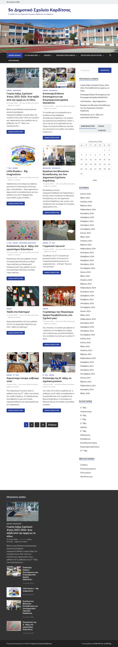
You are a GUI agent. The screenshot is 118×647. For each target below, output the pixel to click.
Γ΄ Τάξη (9, 168)
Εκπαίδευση (53, 90)
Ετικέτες (102, 130)
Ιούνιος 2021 (85, 378)
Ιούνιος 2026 (85, 194)
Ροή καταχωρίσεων (88, 469)
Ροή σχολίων (85, 472)
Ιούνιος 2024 (85, 272)
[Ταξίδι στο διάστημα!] (23, 296)
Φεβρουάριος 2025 (88, 248)
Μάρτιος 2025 (85, 245)
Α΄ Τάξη (83, 407)
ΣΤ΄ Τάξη (52, 243)
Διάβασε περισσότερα (15, 131)
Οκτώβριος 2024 (87, 264)
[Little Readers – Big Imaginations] (23, 155)
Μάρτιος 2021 (85, 381)
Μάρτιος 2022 (85, 354)
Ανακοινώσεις (86, 411)
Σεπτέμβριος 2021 (87, 374)
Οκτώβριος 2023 (87, 303)
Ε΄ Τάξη (83, 431)
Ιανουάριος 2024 (87, 291)
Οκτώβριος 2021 (87, 370)
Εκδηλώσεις (17, 90)
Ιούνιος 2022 (85, 342)
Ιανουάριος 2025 (87, 252)
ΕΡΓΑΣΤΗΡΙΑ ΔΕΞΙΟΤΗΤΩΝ (91, 55)
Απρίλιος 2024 (86, 280)
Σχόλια (101, 126)
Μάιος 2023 (85, 315)
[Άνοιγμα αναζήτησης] (110, 55)
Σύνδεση (83, 465)
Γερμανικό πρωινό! (54, 245)
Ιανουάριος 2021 (87, 389)
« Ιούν (94, 180)
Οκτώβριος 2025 (87, 225)
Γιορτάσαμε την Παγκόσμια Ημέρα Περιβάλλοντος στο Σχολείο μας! (58, 314)
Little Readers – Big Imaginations (93, 101)
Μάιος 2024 (85, 276)
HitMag (108, 643)
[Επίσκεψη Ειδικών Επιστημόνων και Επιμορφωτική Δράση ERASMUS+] (59, 78)
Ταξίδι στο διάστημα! (18, 311)
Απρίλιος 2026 (86, 201)
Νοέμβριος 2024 (87, 260)
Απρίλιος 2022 (86, 350)
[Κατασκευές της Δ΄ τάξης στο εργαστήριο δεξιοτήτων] (23, 230)
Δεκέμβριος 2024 (87, 256)
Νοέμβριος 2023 (87, 299)
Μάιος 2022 (85, 346)
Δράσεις (9, 90)
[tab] (87, 126)
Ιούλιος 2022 (85, 338)
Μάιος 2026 (85, 198)
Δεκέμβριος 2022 (87, 327)
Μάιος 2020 (85, 393)
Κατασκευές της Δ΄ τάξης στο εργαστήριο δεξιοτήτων (29, 625)
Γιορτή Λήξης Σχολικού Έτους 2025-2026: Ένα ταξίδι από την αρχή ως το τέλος (23, 96)
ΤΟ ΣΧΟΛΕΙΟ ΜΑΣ (31, 55)
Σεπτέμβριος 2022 (87, 335)
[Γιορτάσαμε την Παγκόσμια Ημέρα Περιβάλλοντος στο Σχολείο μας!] (59, 296)
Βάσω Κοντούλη (33, 103)
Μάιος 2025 (85, 237)
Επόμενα (52, 425)
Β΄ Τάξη (45, 375)
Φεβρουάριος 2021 (88, 385)
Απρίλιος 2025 (86, 241)
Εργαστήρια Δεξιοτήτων (27, 243)
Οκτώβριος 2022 (87, 331)
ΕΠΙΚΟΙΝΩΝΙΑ (14, 60)
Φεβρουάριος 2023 (88, 319)
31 (43, 425)
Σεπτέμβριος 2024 (87, 268)
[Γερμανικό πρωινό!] (59, 230)
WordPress (99, 643)
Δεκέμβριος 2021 (87, 362)
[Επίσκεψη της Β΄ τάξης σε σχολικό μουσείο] (59, 362)
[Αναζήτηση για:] (95, 70)
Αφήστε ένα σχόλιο (14, 105)
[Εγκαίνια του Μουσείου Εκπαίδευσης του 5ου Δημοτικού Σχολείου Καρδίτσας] (59, 155)
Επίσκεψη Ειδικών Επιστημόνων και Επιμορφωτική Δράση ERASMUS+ (30, 573)
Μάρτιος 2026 (85, 205)
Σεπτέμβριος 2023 (87, 307)
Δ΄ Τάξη (9, 243)
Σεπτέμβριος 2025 (87, 229)
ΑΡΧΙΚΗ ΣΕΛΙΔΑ (15, 55)
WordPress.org (86, 476)
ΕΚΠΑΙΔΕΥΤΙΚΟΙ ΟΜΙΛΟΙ (65, 55)
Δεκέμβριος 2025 (87, 217)
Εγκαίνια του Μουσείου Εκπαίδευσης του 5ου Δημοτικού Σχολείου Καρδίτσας (95, 108)
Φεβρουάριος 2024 (88, 288)
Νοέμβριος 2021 (87, 366)
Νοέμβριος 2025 (87, 221)
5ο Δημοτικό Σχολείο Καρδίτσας (39, 10)
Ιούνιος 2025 (85, 233)
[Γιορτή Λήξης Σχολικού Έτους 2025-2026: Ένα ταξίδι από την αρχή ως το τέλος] (23, 78)
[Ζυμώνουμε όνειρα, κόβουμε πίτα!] (23, 362)
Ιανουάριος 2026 (87, 213)
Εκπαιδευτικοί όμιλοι (88, 443)
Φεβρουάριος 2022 (88, 358)
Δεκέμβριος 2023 (87, 295)
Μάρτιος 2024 (85, 284)
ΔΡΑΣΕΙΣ (47, 55)
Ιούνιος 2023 (85, 311)
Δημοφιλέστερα (88, 126)
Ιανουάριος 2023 (87, 323)
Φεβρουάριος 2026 (88, 209)
